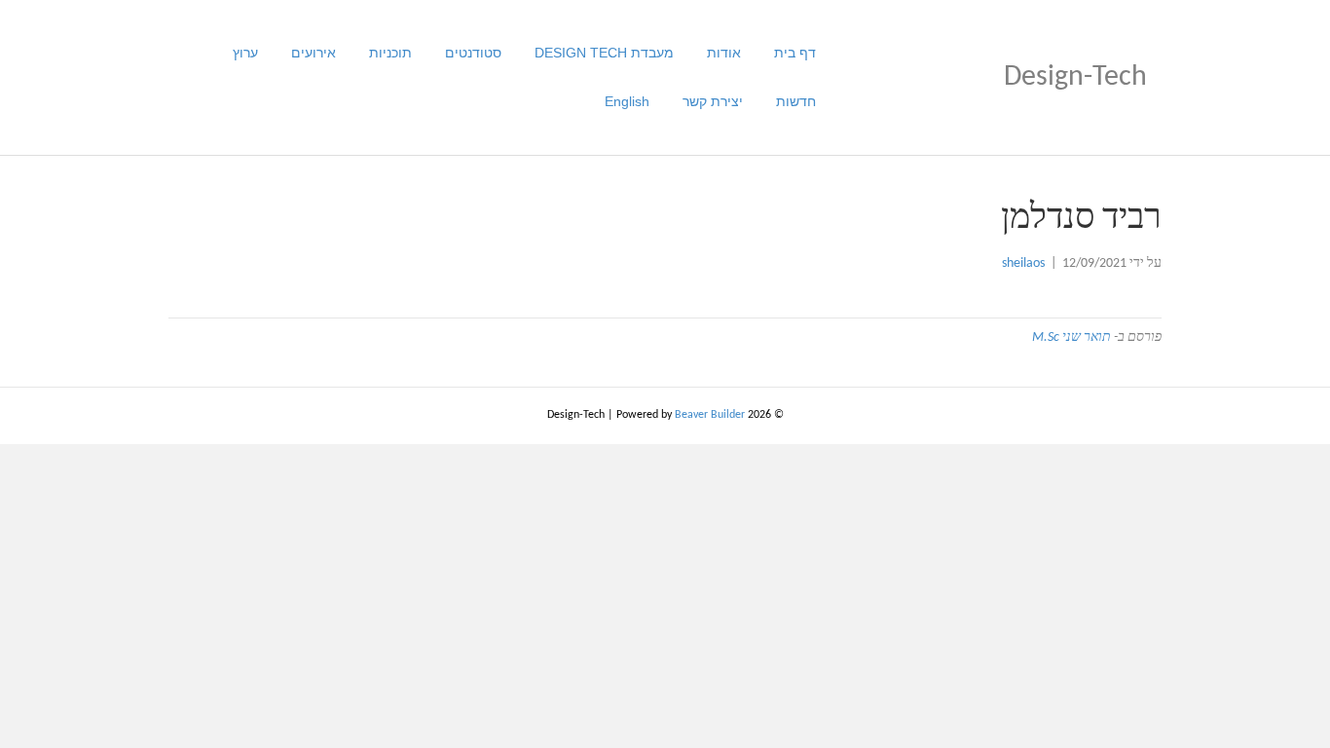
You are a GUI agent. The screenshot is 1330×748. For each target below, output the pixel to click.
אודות (724, 52)
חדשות (796, 101)
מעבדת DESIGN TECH (604, 52)
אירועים (313, 52)
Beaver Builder (710, 415)
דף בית (795, 52)
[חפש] (190, 77)
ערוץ (245, 52)
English (627, 101)
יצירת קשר (713, 101)
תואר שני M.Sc (1071, 337)
